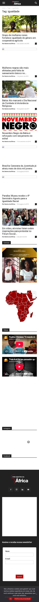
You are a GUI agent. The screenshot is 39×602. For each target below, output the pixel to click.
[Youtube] (28, 489)
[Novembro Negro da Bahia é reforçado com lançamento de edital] (19, 121)
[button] (3, 3)
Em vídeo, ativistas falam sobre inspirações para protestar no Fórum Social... (18, 231)
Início (3, 8)
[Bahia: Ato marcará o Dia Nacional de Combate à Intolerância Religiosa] (19, 89)
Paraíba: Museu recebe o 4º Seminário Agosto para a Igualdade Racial (16, 198)
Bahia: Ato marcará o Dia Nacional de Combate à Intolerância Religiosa (19, 103)
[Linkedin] (22, 489)
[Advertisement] (19, 403)
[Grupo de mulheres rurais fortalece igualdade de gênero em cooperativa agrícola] (19, 23)
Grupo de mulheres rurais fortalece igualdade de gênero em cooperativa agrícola (19, 38)
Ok (11, 599)
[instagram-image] (10, 441)
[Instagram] (16, 489)
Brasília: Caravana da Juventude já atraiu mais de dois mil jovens (19, 167)
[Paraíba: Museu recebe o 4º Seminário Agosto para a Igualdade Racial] (19, 184)
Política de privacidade (22, 599)
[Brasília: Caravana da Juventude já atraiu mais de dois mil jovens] (19, 154)
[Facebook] (11, 489)
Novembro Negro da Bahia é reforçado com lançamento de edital (17, 136)
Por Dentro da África (8, 43)
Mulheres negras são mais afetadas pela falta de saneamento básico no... (15, 71)
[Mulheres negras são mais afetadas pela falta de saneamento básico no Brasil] (19, 56)
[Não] (36, 594)
